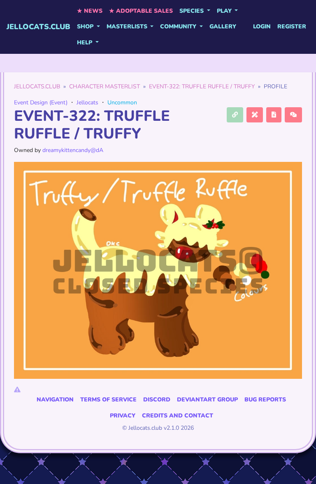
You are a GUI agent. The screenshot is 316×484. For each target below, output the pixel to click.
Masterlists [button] (128, 26)
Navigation (55, 399)
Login (262, 26)
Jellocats (87, 102)
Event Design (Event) (40, 102)
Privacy (122, 415)
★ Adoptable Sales (141, 11)
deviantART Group (207, 399)
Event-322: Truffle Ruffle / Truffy (202, 86)
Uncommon (122, 102)
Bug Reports (265, 399)
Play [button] (225, 11)
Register (291, 26)
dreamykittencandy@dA (72, 150)
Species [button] (192, 11)
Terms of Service (108, 399)
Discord (156, 399)
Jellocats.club (38, 27)
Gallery (222, 26)
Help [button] (85, 42)
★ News (89, 11)
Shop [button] (86, 26)
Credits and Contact (177, 415)
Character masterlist (104, 86)
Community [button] (179, 26)
